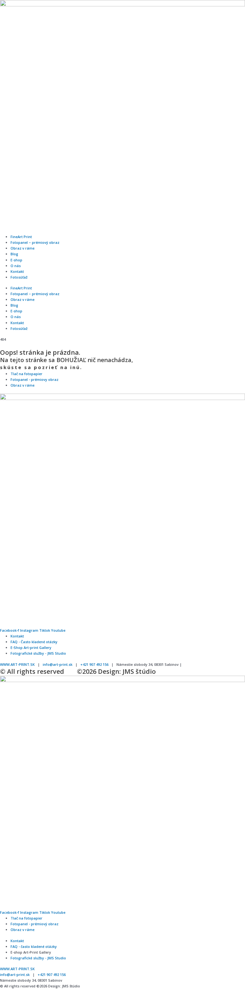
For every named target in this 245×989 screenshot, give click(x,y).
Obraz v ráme (22, 248)
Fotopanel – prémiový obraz (35, 242)
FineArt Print (21, 236)
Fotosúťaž (19, 277)
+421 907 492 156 (94, 664)
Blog (14, 253)
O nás (16, 265)
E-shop (16, 260)
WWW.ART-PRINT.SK (17, 664)
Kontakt (17, 271)
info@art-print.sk (57, 664)
